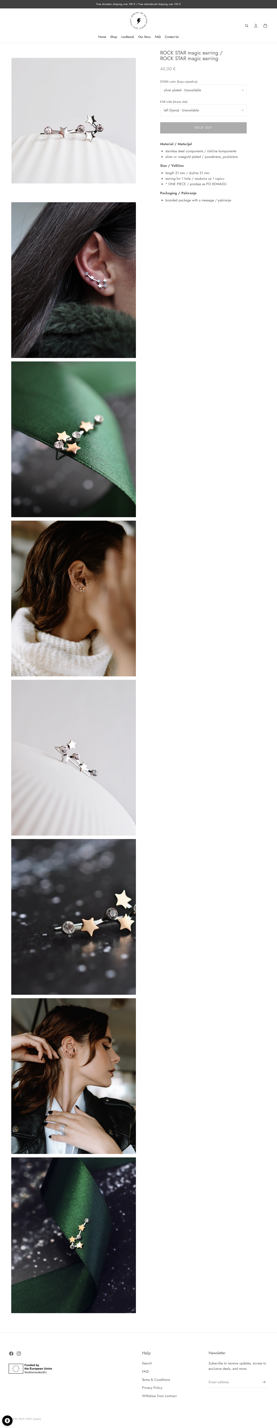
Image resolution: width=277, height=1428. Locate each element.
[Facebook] (11, 1353)
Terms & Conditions (156, 1379)
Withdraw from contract (159, 1395)
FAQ (145, 1371)
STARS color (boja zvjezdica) (178, 81)
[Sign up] (263, 1382)
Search (147, 1363)
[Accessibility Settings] (7, 1420)
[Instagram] (18, 1353)
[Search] (246, 25)
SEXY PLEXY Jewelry (30, 1419)
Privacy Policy (152, 1387)
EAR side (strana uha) (173, 102)
